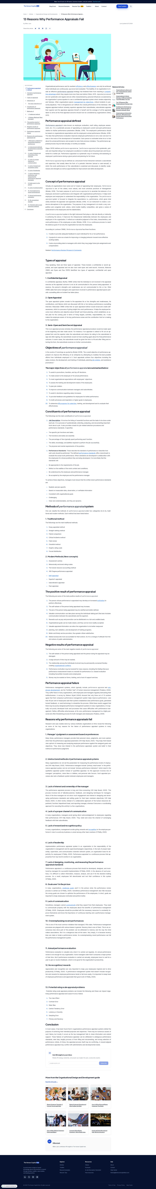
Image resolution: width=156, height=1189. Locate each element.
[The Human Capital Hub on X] (29, 1177)
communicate (71, 905)
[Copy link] (49, 28)
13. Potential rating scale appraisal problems (35, 205)
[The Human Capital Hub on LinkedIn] (24, 1177)
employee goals (68, 888)
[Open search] (131, 6)
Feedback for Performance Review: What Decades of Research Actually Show (123, 108)
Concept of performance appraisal (34, 93)
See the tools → (97, 1)
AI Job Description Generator (93, 1170)
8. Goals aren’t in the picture (34, 183)
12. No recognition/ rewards (33, 200)
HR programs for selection (67, 403)
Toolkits (88, 6)
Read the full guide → (52, 1082)
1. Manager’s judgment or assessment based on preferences (35, 142)
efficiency (79, 86)
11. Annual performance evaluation (34, 196)
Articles (31, 14)
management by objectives (83, 102)
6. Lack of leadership (34, 170)
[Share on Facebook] (39, 28)
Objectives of (31, 100)
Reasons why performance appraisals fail (34, 136)
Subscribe (104, 1063)
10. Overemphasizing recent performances (34, 191)
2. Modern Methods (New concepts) (35, 118)
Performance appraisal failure (33, 132)
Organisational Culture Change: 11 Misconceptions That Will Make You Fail (124, 97)
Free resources (89, 1172)
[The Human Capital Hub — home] (31, 6)
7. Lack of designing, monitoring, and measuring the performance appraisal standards (34, 177)
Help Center (113, 1170)
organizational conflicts (63, 665)
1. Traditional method (34, 114)
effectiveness (91, 86)
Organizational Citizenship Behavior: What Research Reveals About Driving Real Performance (124, 115)
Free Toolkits (122, 6)
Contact (104, 6)
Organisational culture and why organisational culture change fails (123, 91)
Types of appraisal (32, 97)
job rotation (96, 360)
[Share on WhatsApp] (46, 28)
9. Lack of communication (35, 187)
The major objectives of (35, 103)
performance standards (87, 453)
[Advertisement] (122, 55)
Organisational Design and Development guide (47, 14)
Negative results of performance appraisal (33, 127)
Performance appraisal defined (34, 89)
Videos (87, 1165)
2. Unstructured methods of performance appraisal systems (35, 148)
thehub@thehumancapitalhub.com (119, 1172)
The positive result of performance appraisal (33, 122)
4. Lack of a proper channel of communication (33, 161)
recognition (92, 829)
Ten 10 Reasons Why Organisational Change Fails (124, 103)
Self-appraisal (53, 576)
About (97, 6)
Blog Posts (52, 6)
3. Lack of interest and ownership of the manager (34, 155)
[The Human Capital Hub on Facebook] (33, 1177)
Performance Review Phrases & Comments (66, 250)
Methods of (30, 111)
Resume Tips (77, 6)
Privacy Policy (121, 1185)
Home (25, 14)
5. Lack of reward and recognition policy (34, 166)
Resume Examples (64, 6)
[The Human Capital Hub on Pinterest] (37, 1177)
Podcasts (87, 1167)
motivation (100, 600)
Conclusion (30, 209)
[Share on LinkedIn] (42, 28)
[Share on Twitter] (35, 28)
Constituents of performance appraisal (33, 107)
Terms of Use (111, 1185)
